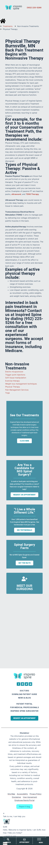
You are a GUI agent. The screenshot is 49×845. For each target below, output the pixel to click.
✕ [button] (3, 813)
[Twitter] (26, 684)
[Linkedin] (22, 684)
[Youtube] (30, 684)
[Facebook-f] (18, 684)
